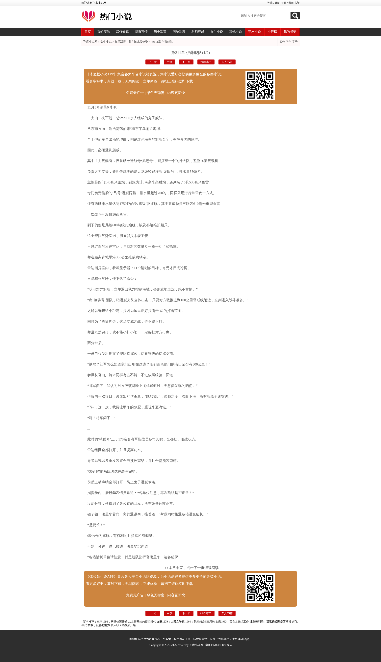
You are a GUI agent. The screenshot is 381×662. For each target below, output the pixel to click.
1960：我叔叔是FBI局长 (200, 621)
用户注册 (280, 2)
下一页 (186, 61)
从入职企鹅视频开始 (123, 625)
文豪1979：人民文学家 (171, 621)
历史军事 (160, 31)
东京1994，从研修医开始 (112, 621)
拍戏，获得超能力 (99, 625)
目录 (169, 61)
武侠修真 (122, 31)
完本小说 (254, 31)
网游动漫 (179, 31)
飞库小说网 (90, 41)
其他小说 (235, 31)
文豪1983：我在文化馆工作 (232, 621)
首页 (88, 31)
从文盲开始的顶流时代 (142, 621)
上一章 (152, 61)
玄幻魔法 (103, 31)
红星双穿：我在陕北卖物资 (131, 41)
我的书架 (294, 2)
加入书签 (227, 61)
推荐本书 (206, 61)
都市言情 (141, 31)
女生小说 (216, 31)
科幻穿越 (197, 31)
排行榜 (272, 31)
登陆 (270, 2)
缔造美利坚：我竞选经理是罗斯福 (270, 621)
